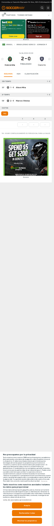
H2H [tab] (18, 75)
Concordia (10, 66)
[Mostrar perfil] (10, 60)
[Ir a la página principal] (15, 8)
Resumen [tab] (8, 75)
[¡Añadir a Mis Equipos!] (2, 60)
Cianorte (42, 66)
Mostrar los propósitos (27, 521)
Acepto (27, 505)
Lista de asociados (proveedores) (17, 500)
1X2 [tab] (4, 115)
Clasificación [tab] (31, 75)
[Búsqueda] (42, 7)
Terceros (44, 481)
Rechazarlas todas (27, 513)
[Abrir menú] (48, 7)
